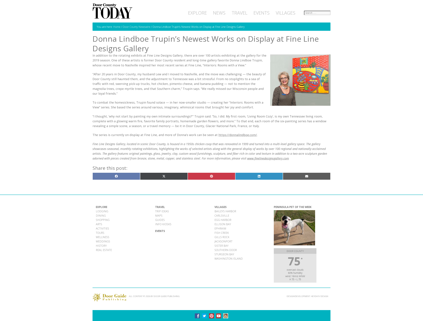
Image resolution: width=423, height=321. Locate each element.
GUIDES (160, 220)
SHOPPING (103, 220)
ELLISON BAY (222, 224)
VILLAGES (220, 207)
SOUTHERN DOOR (225, 250)
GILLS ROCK (221, 237)
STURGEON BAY (224, 254)
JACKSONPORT (223, 241)
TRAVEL (160, 207)
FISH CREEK (221, 233)
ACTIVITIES (102, 228)
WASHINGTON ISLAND (228, 258)
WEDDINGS (103, 241)
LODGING (102, 211)
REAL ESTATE (104, 250)
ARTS (99, 224)
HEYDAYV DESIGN (319, 296)
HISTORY (101, 246)
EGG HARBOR (222, 220)
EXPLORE (101, 207)
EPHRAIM (220, 228)
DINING (101, 215)
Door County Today (113, 11)
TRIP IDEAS (162, 211)
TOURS (100, 233)
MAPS (158, 215)
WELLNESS (102, 237)
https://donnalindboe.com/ (237, 135)
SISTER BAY (221, 246)
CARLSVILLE (221, 215)
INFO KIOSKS (163, 224)
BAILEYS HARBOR (225, 211)
